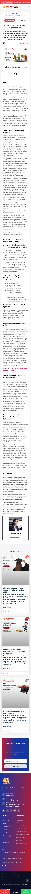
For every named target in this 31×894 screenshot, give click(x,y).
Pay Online (15, 892)
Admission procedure (23, 825)
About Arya (6, 820)
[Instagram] (7, 810)
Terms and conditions (7, 876)
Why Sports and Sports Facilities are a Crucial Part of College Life (14, 651)
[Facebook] (3, 810)
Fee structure (21, 837)
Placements (6, 826)
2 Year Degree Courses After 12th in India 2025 (14, 712)
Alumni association (8, 839)
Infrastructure (7, 833)
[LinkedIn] (18, 810)
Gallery (5, 829)
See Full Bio (14, 537)
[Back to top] (27, 880)
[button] (28, 6)
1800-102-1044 (10, 795)
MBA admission (21, 831)
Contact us (6, 842)
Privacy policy (23, 873)
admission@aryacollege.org (13, 800)
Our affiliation (20, 840)
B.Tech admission (22, 828)
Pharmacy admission (23, 834)
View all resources (7, 865)
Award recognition (8, 836)
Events (5, 823)
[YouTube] (14, 810)
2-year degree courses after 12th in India (12, 862)
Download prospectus (20, 821)
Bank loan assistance (23, 843)
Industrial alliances (14, 873)
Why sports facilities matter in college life (12, 858)
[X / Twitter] (11, 810)
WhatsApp (26, 892)
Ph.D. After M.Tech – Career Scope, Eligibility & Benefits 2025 (13, 590)
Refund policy (17, 876)
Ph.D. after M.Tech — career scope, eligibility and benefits (14, 853)
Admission (5, 891)
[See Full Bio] (20, 537)
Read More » (7, 607)
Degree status (5, 873)
